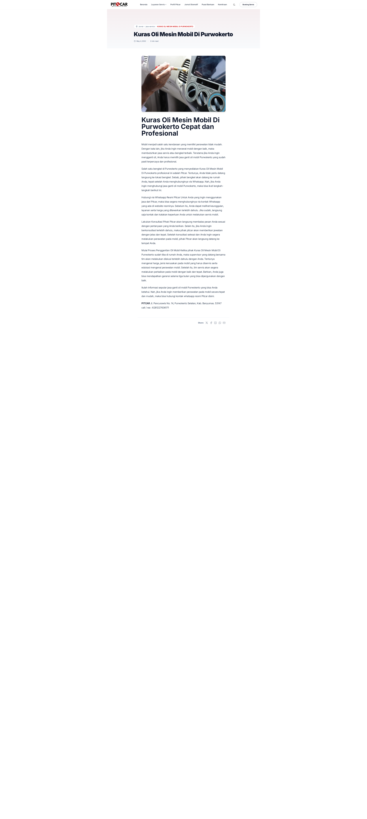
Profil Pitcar (175, 4)
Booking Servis (248, 5)
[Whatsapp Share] (219, 322)
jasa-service (150, 26)
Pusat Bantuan (208, 4)
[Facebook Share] (211, 322)
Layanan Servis (158, 4)
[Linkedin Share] (215, 322)
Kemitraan (222, 4)
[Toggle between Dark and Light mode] (234, 4)
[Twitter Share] (206, 322)
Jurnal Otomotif (191, 4)
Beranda (143, 4)
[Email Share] (224, 322)
